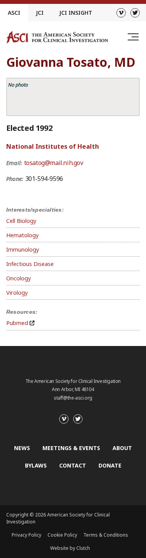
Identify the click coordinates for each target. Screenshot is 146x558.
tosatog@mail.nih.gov (53, 162)
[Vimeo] (121, 12)
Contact (72, 465)
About (122, 448)
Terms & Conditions (105, 535)
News (22, 448)
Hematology (22, 235)
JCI (40, 12)
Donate (110, 465)
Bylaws (36, 465)
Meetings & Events (71, 448)
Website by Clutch (70, 548)
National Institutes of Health (52, 146)
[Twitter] (135, 12)
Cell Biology (21, 220)
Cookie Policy (62, 535)
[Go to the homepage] (57, 37)
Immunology (22, 249)
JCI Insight (75, 12)
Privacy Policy (26, 535)
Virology (17, 292)
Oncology (18, 278)
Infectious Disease (30, 264)
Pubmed (17, 323)
